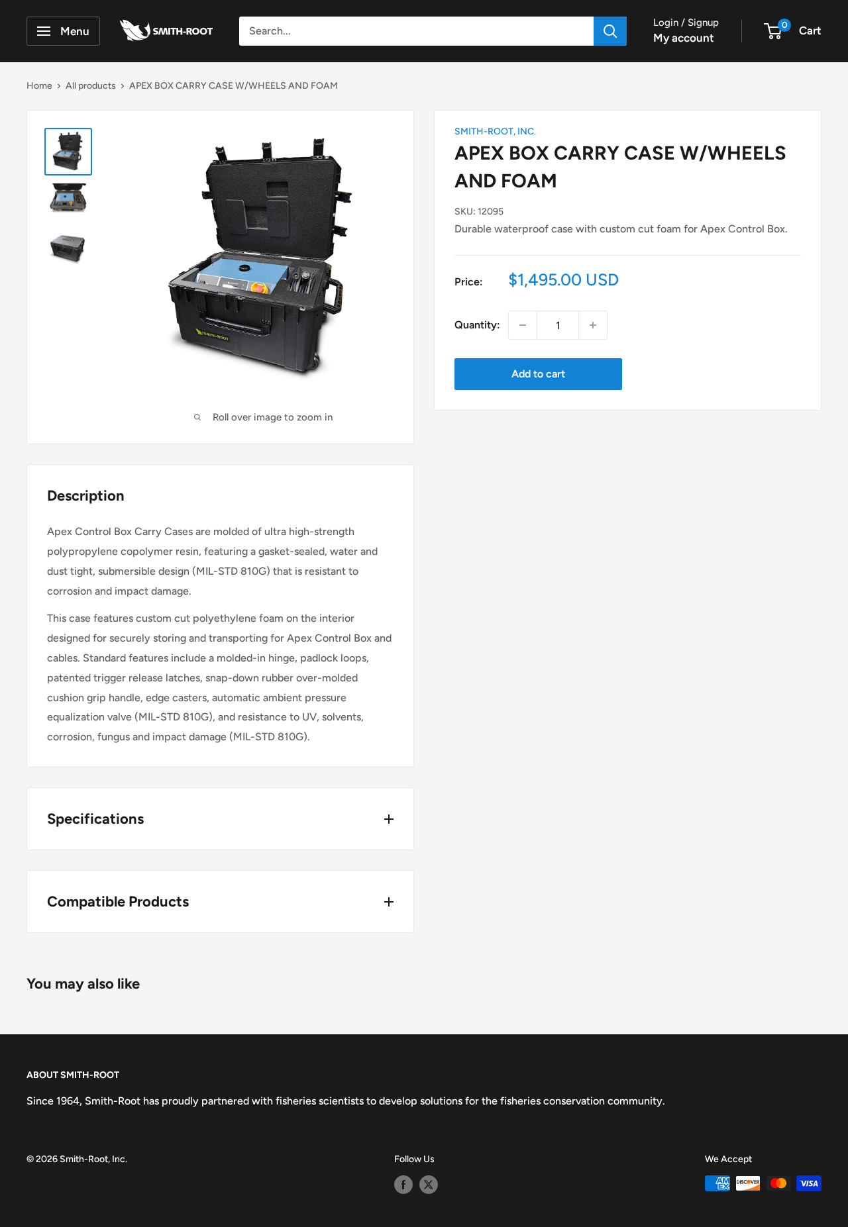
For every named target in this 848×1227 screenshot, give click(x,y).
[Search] (610, 31)
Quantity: (477, 325)
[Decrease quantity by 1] (523, 325)
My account (683, 37)
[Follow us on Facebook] (403, 1184)
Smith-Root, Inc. (495, 131)
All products (91, 85)
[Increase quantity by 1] (593, 325)
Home (39, 85)
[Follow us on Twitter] (428, 1184)
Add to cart (538, 374)
